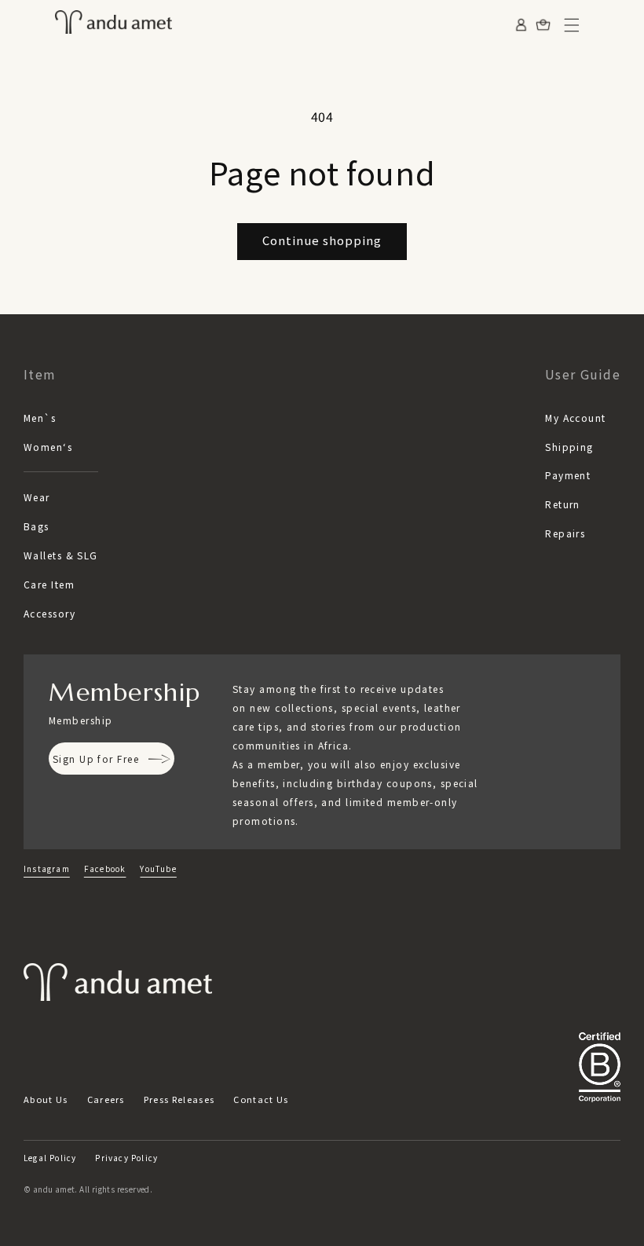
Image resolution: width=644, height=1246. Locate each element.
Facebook (105, 868)
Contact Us (260, 1099)
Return (562, 504)
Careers (106, 1099)
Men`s (40, 417)
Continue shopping (322, 240)
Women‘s (48, 446)
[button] (571, 25)
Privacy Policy (126, 1158)
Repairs (565, 533)
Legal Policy (50, 1158)
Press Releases (179, 1099)
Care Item (49, 584)
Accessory (49, 613)
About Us (46, 1099)
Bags (36, 526)
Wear (37, 497)
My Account (575, 417)
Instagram (47, 868)
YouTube (158, 868)
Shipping (569, 446)
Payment (568, 475)
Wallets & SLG (61, 555)
